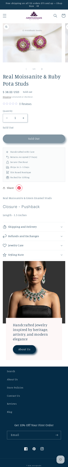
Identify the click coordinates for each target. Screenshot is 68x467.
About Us (24, 349)
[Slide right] (42, 69)
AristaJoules (36, 465)
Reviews (12, 403)
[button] (5, 16)
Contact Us (13, 395)
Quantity (7, 110)
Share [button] (10, 187)
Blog (9, 411)
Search (11, 371)
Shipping (7, 97)
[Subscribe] (57, 435)
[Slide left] (26, 69)
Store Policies (15, 387)
